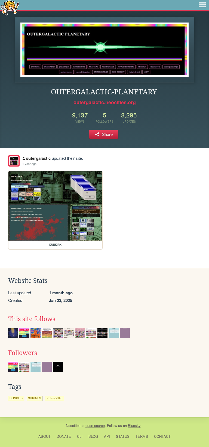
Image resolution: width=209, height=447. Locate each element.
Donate (64, 436)
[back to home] (10, 7)
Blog (93, 436)
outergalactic (38, 158)
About (44, 436)
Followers (22, 352)
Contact (162, 436)
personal (54, 398)
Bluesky (134, 425)
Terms (142, 436)
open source (95, 425)
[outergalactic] (14, 160)
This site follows (31, 319)
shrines (34, 398)
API (107, 436)
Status (123, 436)
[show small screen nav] (202, 5)
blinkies (16, 398)
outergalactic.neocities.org (104, 102)
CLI (79, 436)
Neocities (73, 425)
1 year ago (29, 163)
